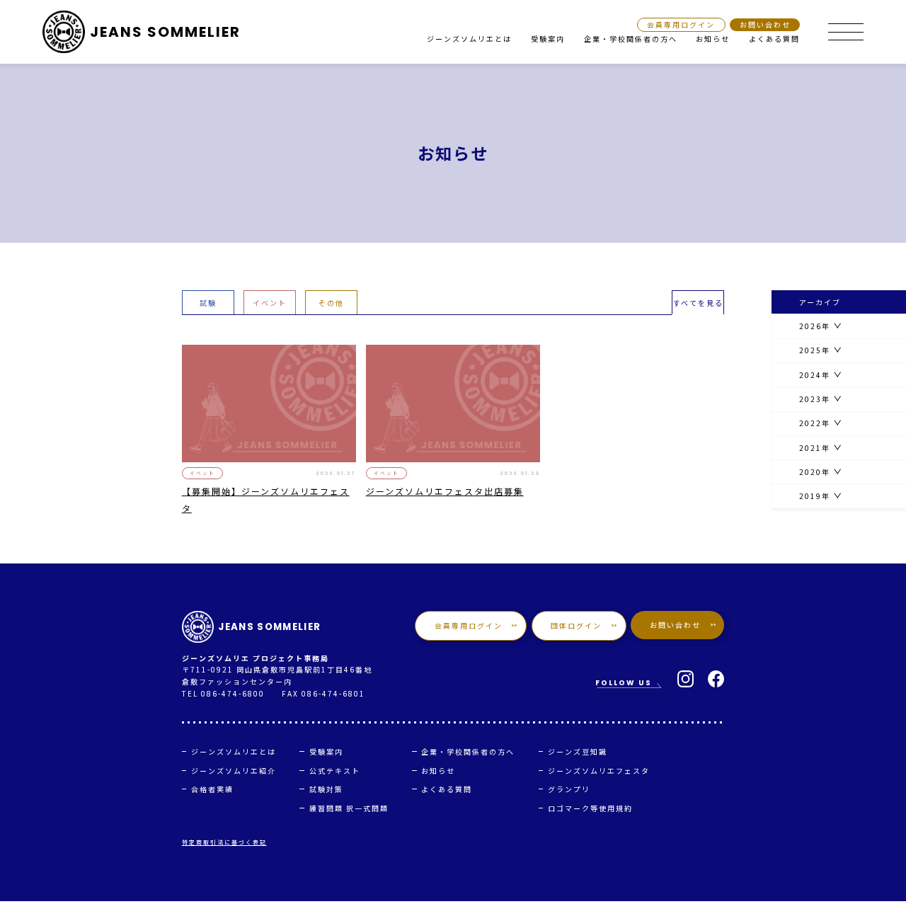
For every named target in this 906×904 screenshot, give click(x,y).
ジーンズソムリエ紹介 (233, 770)
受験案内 (548, 38)
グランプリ (569, 789)
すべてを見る (698, 302)
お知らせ (713, 38)
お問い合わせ (765, 25)
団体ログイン (576, 625)
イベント (270, 302)
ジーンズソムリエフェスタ (599, 770)
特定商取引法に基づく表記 (224, 842)
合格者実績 (212, 789)
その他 (331, 302)
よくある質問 (774, 38)
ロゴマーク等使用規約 (590, 808)
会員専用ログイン (681, 25)
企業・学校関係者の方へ (630, 38)
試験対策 (326, 789)
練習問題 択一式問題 (349, 808)
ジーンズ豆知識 (577, 751)
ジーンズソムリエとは (469, 38)
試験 (208, 302)
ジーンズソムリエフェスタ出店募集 (445, 491)
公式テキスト (334, 770)
